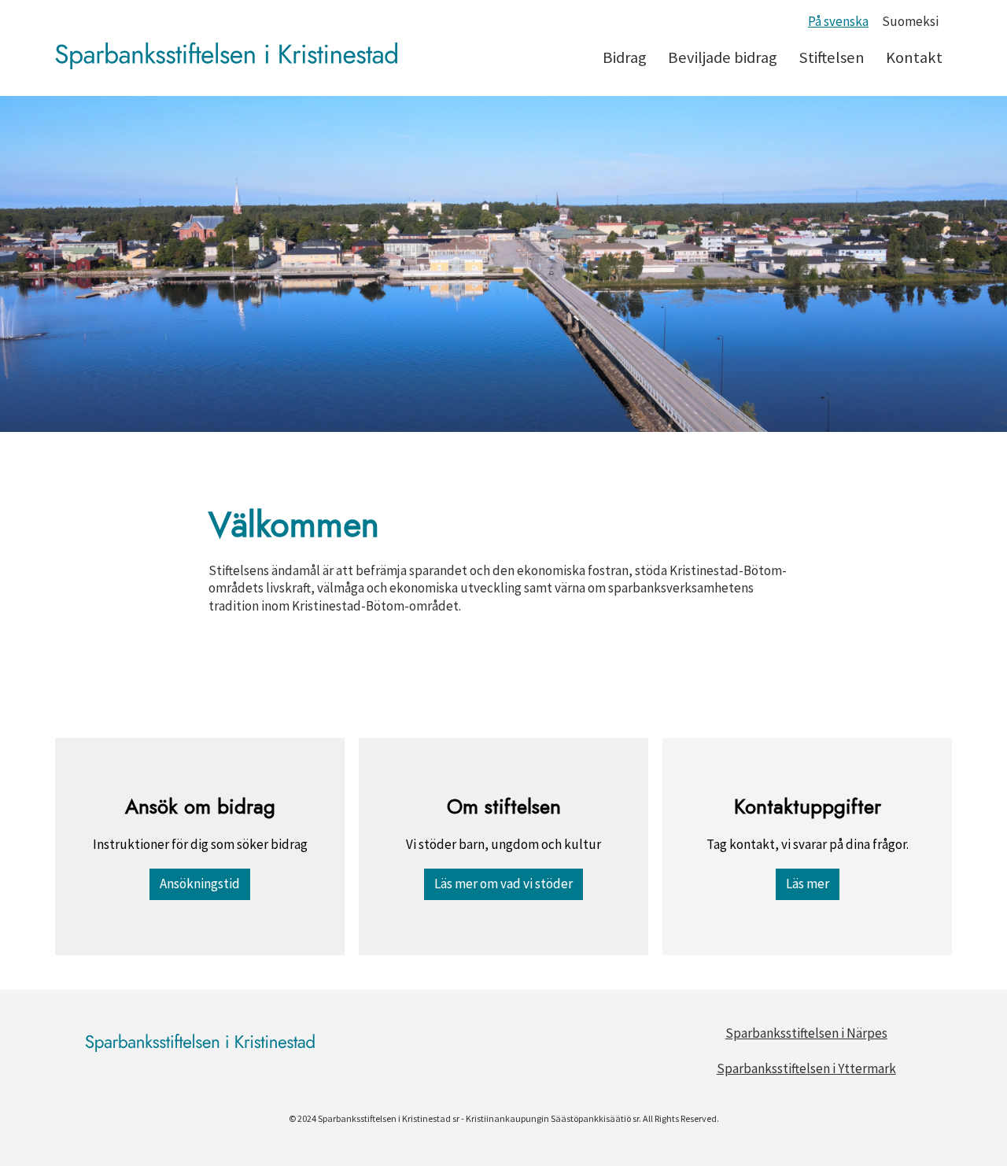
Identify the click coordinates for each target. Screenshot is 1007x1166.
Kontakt (914, 57)
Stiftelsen (832, 57)
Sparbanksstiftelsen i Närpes (806, 1033)
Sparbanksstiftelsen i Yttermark (806, 1068)
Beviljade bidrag (722, 57)
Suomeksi (910, 21)
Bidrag (625, 57)
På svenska (838, 21)
